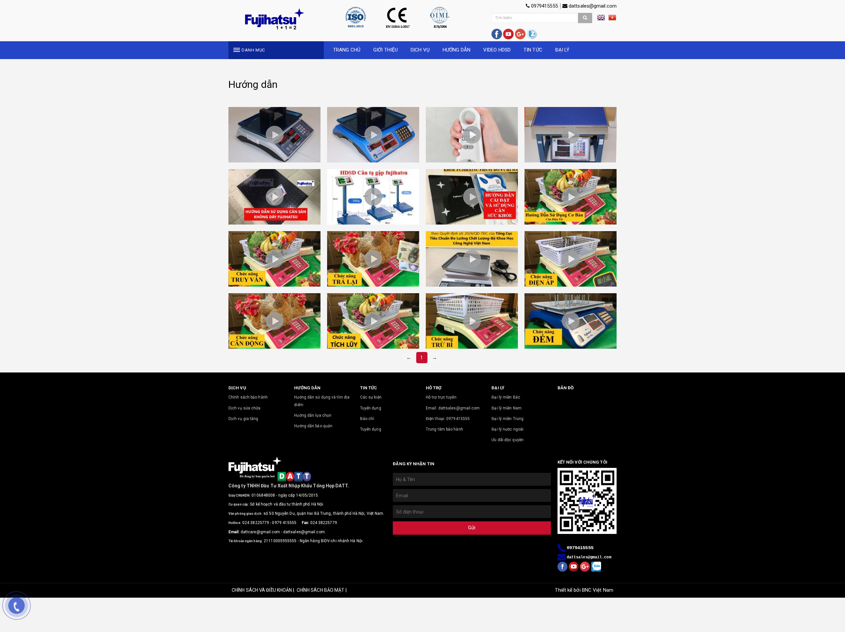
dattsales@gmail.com (592, 6)
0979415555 (544, 6)
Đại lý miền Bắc (505, 397)
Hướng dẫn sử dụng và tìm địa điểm (322, 401)
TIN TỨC (533, 50)
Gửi (471, 528)
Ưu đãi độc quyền (507, 440)
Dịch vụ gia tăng (243, 418)
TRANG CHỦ (346, 50)
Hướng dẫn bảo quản (313, 426)
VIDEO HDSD (497, 50)
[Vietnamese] (612, 20)
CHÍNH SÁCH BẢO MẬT (321, 590)
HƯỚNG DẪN (456, 50)
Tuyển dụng (370, 408)
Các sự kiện (371, 397)
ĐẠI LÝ (562, 50)
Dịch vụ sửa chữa (244, 408)
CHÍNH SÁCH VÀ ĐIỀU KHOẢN (262, 590)
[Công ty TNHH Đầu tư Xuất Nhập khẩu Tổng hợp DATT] (274, 19)
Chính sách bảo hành (248, 397)
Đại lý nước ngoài (507, 429)
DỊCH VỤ (420, 50)
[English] (602, 20)
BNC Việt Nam (597, 590)
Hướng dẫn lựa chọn (312, 415)
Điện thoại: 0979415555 (448, 418)
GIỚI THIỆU (385, 50)
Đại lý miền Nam (506, 408)
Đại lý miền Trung (507, 418)
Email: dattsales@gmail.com (453, 408)
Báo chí (367, 418)
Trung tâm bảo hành (444, 429)
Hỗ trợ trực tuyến (441, 397)
